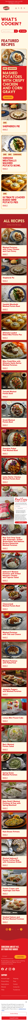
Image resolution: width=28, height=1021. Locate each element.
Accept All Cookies (14, 1018)
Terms (24, 520)
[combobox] (16, 508)
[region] (14, 1010)
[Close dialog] (27, 497)
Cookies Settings (14, 1013)
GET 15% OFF (21, 522)
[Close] (26, 1002)
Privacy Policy (21, 520)
